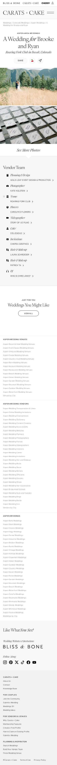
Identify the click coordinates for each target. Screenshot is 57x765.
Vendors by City (9, 508)
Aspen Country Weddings (13, 568)
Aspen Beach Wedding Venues (15, 374)
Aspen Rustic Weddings (12, 546)
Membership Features (12, 724)
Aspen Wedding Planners (13, 434)
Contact (6, 685)
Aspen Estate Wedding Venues (15, 355)
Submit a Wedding (10, 702)
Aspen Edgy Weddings (12, 532)
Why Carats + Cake (11, 720)
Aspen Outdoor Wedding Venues (16, 388)
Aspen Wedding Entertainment (15, 416)
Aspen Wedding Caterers (13, 449)
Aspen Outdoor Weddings (13, 565)
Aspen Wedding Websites (13, 431)
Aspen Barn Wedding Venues (15, 362)
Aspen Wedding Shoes (12, 482)
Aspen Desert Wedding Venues (15, 377)
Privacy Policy (40, 760)
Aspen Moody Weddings (13, 605)
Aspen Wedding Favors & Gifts (15, 427)
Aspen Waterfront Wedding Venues (17, 392)
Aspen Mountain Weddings (14, 583)
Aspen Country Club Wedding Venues (18, 359)
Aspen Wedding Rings (12, 497)
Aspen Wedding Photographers (16, 438)
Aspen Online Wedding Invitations (17, 412)
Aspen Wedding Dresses (13, 478)
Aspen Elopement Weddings (14, 557)
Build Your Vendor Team (13, 749)
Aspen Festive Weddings (13, 612)
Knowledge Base (10, 689)
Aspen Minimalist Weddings (14, 601)
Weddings (7, 23)
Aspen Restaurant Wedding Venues (17, 370)
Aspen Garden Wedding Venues (16, 381)
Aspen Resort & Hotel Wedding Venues (19, 344)
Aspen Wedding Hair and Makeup (17, 460)
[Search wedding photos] (45, 3)
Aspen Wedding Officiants (13, 475)
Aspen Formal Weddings (13, 535)
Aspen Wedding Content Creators (17, 423)
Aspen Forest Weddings (12, 576)
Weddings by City (10, 616)
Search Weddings (10, 745)
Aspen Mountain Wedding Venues (17, 385)
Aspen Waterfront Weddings (14, 590)
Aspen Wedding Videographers (16, 445)
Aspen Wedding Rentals (13, 471)
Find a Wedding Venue (12, 753)
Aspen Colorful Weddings (13, 594)
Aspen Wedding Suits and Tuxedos (17, 493)
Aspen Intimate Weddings (13, 554)
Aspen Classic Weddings (13, 528)
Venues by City (9, 396)
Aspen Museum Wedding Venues (16, 366)
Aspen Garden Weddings (13, 579)
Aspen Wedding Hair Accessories (17, 486)
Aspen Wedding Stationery (14, 420)
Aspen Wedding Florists (12, 442)
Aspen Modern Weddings (13, 543)
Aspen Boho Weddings (12, 521)
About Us (7, 681)
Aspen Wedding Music (12, 463)
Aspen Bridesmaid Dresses (14, 489)
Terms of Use (25, 760)
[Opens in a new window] (11, 3)
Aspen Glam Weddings (12, 524)
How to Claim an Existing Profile (16, 732)
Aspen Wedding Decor (12, 467)
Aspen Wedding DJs (11, 504)
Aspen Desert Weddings (13, 572)
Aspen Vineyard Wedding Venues (17, 351)
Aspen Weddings (38, 23)
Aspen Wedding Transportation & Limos (19, 408)
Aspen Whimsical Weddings (14, 609)
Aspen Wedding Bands (12, 500)
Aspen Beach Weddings (13, 587)
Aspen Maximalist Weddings (14, 598)
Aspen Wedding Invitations (14, 456)
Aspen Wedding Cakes (12, 453)
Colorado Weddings (21, 23)
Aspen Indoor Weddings (13, 561)
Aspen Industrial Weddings (14, 539)
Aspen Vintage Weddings (13, 550)
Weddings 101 (8, 706)
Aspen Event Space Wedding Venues (18, 348)
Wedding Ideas (9, 710)
